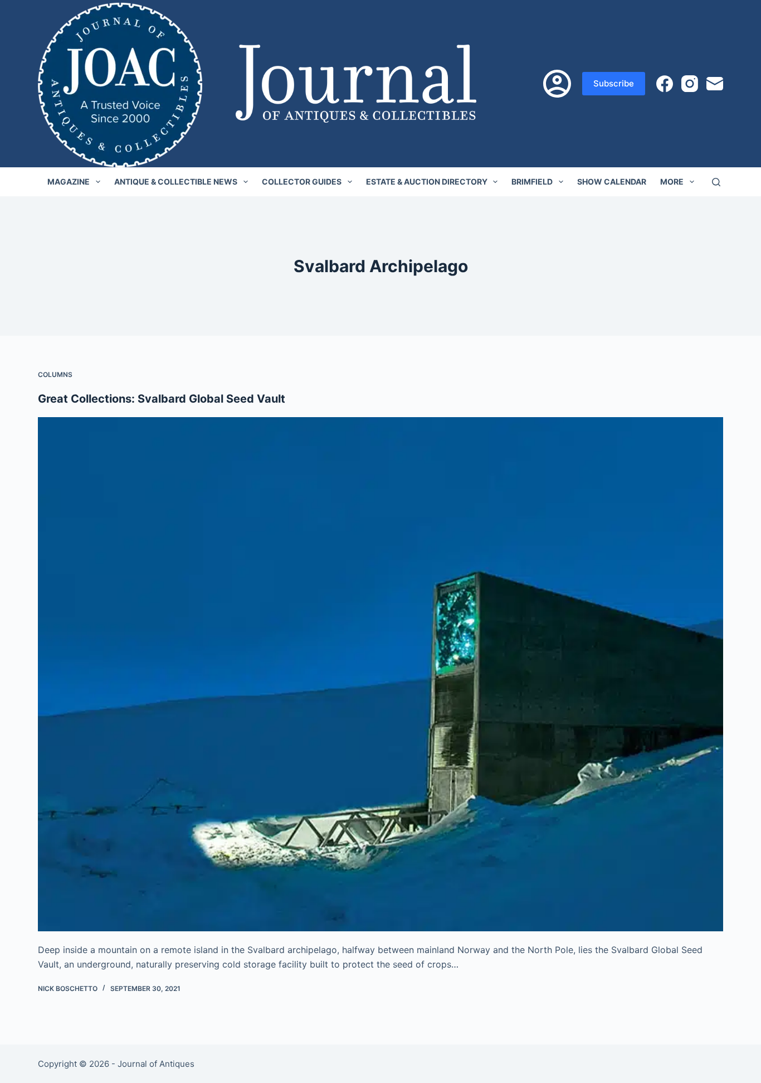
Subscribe (613, 83)
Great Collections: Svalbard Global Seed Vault (161, 398)
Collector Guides (302, 181)
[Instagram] (689, 83)
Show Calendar (611, 181)
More (672, 181)
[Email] (714, 83)
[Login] (557, 84)
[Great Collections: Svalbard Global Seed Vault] (380, 674)
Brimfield (532, 181)
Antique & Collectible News (175, 181)
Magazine (68, 181)
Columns (55, 374)
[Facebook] (664, 83)
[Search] (716, 182)
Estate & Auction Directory (426, 181)
